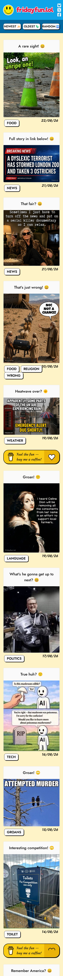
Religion (31, 369)
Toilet (12, 934)
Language (16, 558)
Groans (14, 832)
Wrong (13, 375)
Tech (11, 757)
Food (11, 123)
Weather (15, 440)
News (12, 188)
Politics (14, 658)
